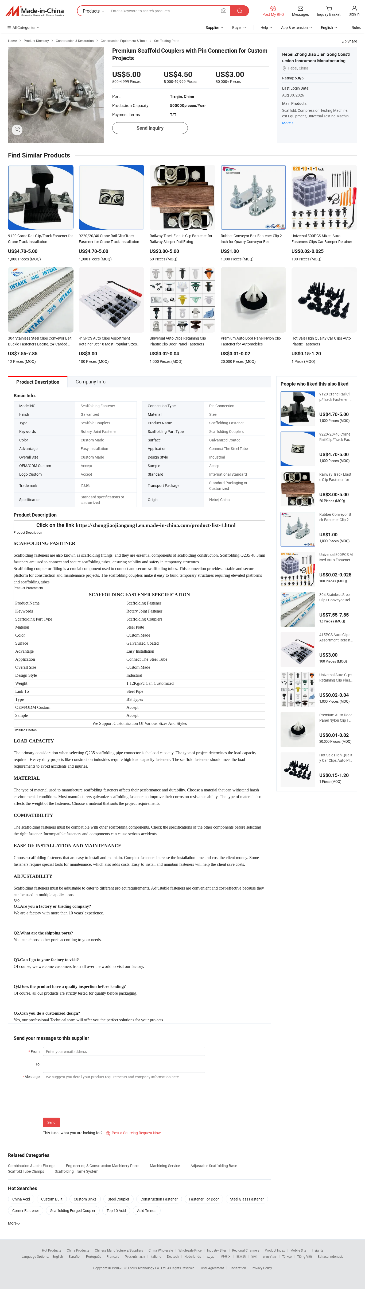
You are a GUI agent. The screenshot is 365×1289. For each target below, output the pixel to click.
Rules (356, 27)
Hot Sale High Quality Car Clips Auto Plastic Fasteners (335, 757)
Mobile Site (298, 1250)
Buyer (237, 27)
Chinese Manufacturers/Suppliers (119, 1250)
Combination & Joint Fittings (31, 1165)
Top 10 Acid (116, 1210)
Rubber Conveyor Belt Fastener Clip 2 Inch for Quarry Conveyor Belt (336, 517)
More (286, 122)
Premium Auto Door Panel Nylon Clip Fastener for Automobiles (335, 717)
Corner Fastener (25, 1210)
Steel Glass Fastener (247, 1199)
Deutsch (173, 1256)
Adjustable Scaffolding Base (214, 1165)
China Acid (21, 1199)
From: (34, 1051)
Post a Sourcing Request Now (133, 1132)
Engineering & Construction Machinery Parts (102, 1165)
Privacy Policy (262, 1268)
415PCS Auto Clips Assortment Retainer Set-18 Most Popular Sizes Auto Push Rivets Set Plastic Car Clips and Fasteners (335, 637)
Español (74, 1256)
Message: (31, 1076)
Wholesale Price (189, 1250)
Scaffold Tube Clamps (26, 1171)
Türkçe (287, 1256)
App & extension (294, 27)
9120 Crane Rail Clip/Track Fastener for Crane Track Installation (335, 396)
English (57, 1256)
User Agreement (212, 1268)
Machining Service (165, 1165)
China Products (78, 1250)
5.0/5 (299, 78)
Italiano (155, 1256)
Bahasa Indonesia (331, 1256)
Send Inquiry (150, 128)
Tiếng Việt (304, 1256)
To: (38, 1064)
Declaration (238, 1268)
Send (51, 1122)
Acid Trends (146, 1210)
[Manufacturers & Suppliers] (34, 11)
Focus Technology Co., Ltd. (147, 1268)
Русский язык (135, 1256)
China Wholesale (161, 1250)
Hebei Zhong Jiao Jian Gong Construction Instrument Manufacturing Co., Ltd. (316, 60)
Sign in (354, 14)
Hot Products (51, 1250)
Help (264, 27)
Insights (317, 1250)
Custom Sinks (85, 1199)
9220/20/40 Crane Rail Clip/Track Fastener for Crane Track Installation (336, 437)
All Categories (24, 27)
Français (113, 1256)
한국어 (226, 1256)
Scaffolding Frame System (76, 1171)
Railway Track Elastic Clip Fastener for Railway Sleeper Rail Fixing (336, 477)
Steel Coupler (118, 1199)
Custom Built (52, 1199)
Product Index (275, 1250)
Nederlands (192, 1256)
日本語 (241, 1256)
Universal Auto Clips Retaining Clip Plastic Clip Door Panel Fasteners (335, 677)
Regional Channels (245, 1250)
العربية (211, 1256)
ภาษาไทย (270, 1256)
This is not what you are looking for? (73, 1132)
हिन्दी (254, 1256)
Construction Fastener (159, 1199)
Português (93, 1256)
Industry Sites (217, 1250)
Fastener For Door (204, 1199)
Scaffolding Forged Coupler (72, 1210)
